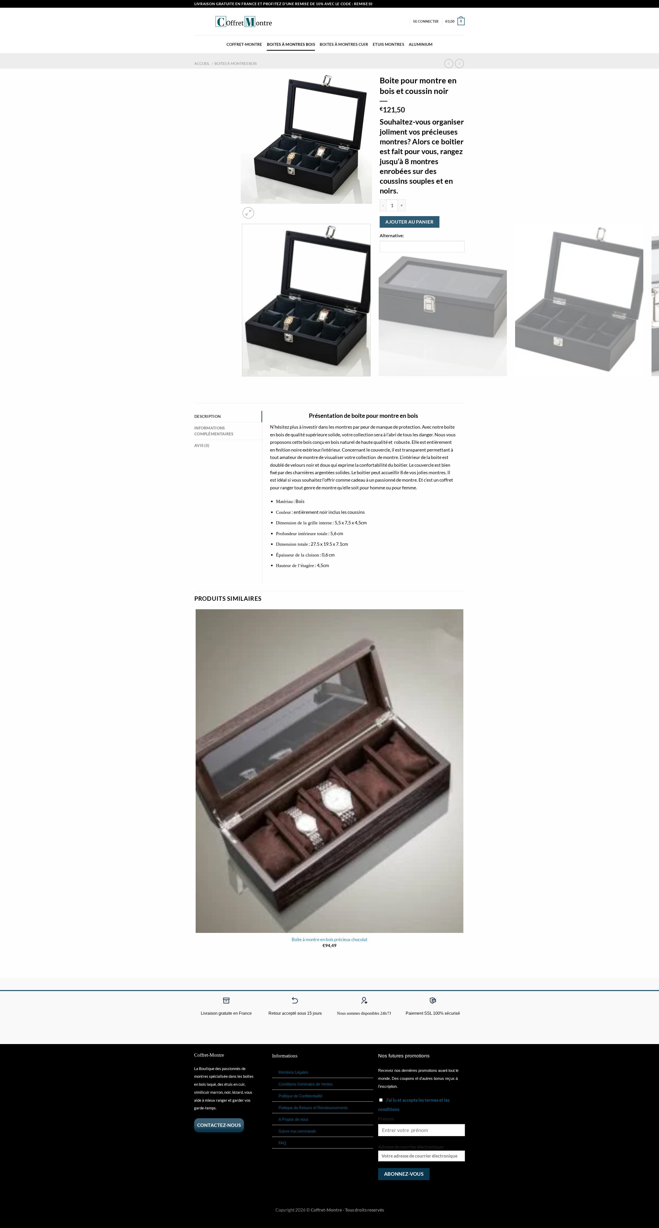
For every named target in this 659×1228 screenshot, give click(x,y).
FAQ (282, 1143)
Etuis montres (388, 44)
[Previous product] (459, 63)
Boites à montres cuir (344, 44)
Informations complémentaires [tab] (213, 431)
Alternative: (392, 235)
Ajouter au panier (409, 222)
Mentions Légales (293, 1072)
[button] (426, 21)
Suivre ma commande (297, 1131)
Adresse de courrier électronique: (411, 1147)
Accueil (202, 63)
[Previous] (244, 382)
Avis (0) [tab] (201, 445)
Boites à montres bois (291, 44)
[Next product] (449, 63)
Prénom (386, 1118)
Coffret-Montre (244, 44)
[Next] (262, 209)
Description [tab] (207, 416)
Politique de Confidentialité (300, 1096)
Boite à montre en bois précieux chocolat (329, 939)
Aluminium (421, 44)
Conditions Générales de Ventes (306, 1084)
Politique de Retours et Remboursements (313, 1108)
